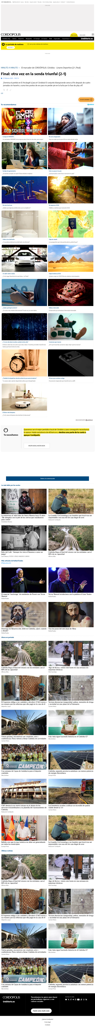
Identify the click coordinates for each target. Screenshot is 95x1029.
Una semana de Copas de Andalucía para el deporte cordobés (21, 772)
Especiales (57, 38)
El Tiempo (37, 38)
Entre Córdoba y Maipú (47, 2)
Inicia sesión (82, 34)
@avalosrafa (7, 563)
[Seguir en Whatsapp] (84, 999)
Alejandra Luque (6, 706)
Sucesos (22, 2)
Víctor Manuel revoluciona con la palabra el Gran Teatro (69, 594)
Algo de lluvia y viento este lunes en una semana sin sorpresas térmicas (68, 668)
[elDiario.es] (13, 1001)
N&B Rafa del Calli (16, 2)
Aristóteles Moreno (6, 522)
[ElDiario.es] (87, 38)
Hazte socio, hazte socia (36, 446)
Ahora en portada (7, 637)
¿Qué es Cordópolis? (47, 1019)
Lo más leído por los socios (10, 485)
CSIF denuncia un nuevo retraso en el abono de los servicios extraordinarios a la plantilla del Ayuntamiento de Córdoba (23, 807)
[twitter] (4, 90)
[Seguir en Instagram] (75, 999)
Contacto (47, 1025)
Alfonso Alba (52, 556)
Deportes (21, 38)
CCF (2, 93)
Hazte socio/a (74, 34)
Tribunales (39, 2)
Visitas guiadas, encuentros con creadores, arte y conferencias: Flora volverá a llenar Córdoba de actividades (23, 737)
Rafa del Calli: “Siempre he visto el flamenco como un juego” (22, 553)
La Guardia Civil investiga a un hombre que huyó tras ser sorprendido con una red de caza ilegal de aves (70, 516)
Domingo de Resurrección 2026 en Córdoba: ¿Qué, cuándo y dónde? (23, 630)
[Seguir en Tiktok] (81, 999)
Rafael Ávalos (5, 598)
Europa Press (52, 775)
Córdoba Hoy (6, 38)
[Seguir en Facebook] (70, 999)
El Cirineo (44, 38)
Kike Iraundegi (52, 672)
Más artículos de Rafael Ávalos (12, 561)
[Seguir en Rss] (86, 999)
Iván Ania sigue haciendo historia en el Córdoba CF (68, 736)
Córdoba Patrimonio (70, 2)
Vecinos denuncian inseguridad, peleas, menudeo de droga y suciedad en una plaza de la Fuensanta (70, 703)
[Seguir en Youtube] (78, 999)
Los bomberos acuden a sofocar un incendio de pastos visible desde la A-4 (69, 806)
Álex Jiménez (51, 739)
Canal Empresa (66, 38)
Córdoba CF (62, 2)
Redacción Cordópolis (54, 520)
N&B (50, 38)
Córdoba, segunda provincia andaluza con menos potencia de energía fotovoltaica (70, 772)
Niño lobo (27, 2)
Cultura (14, 38)
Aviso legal (47, 1022)
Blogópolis (29, 38)
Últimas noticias (7, 851)
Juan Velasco (4, 556)
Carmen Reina (52, 706)
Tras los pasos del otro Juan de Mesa (62, 629)
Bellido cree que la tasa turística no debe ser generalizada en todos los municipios (23, 843)
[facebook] (7, 90)
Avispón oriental (33, 2)
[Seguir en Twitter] (68, 999)
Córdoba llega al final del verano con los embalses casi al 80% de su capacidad (70, 553)
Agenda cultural (56, 2)
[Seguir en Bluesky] (66, 999)
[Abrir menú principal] (93, 34)
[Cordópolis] (13, 997)
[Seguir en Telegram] (73, 999)
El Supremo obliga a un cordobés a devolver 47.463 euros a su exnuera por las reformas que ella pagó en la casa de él (23, 703)
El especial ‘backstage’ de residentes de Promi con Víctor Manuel (23, 595)
